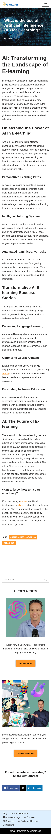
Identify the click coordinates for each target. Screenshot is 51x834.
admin (9, 38)
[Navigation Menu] (45, 4)
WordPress (35, 831)
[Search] (45, 580)
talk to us (21, 505)
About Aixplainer (19, 813)
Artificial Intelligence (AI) (23, 537)
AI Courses (29, 817)
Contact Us (8, 825)
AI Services (8, 821)
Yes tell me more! (25, 753)
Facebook (13, 788)
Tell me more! (25, 663)
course (5, 373)
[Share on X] (23, 788)
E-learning (9, 543)
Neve (12, 831)
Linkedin (37, 788)
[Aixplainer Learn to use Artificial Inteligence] (11, 4)
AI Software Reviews (28, 821)
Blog (5, 813)
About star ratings (11, 817)
